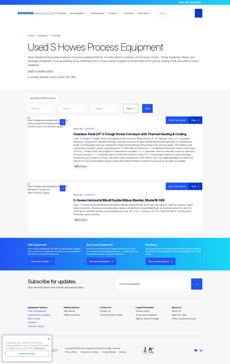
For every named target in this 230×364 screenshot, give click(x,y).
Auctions (62, 13)
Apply (129, 108)
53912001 (89, 128)
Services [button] (113, 13)
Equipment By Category (39, 315)
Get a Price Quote (177, 120)
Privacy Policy (143, 311)
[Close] (49, 339)
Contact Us (105, 311)
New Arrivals (34, 318)
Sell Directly (69, 311)
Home (31, 35)
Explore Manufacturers (45, 98)
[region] (27, 348)
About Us (176, 311)
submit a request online (40, 71)
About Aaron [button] (143, 13)
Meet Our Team (179, 315)
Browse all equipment (99, 261)
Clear (147, 108)
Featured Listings (36, 326)
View (193, 120)
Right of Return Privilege (147, 318)
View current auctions (158, 261)
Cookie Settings (109, 352)
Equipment (43, 35)
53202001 (90, 195)
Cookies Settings (27, 354)
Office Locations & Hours (184, 318)
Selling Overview (72, 315)
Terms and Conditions (146, 315)
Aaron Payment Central (111, 315)
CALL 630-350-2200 (190, 2)
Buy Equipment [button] (77, 13)
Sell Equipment (97, 13)
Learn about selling (39, 261)
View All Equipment (37, 311)
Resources (129, 13)
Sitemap (122, 352)
